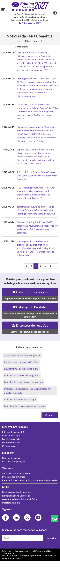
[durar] (55, 266)
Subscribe (51, 538)
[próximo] (50, 266)
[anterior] (31, 266)
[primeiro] (26, 266)
